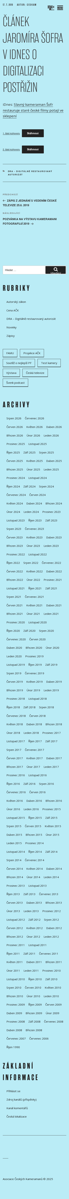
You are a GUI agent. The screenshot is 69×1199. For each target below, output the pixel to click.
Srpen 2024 (46, 486)
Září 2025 (29, 452)
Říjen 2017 (35, 741)
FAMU (10, 353)
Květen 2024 (14, 503)
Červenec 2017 (34, 750)
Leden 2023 (51, 546)
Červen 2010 (33, 987)
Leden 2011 (31, 970)
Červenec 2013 (48, 894)
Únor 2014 (33, 877)
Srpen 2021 (13, 596)
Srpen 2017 (13, 750)
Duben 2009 (14, 1013)
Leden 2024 (31, 512)
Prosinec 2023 (51, 512)
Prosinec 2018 (15, 698)
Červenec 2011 (48, 953)
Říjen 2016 (13, 784)
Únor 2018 (13, 733)
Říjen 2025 (13, 452)
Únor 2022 (33, 580)
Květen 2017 (34, 758)
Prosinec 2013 (15, 885)
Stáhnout (33, 133)
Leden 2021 (51, 613)
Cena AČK (12, 310)
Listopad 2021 (15, 588)
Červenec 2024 (16, 495)
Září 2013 (29, 894)
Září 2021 (51, 588)
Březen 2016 (53, 800)
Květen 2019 (34, 681)
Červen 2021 (14, 605)
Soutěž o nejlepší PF (18, 363)
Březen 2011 (53, 962)
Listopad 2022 (37, 554)
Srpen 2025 (46, 452)
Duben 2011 (34, 962)
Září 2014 (51, 851)
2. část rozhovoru (11, 149)
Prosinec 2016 (15, 775)
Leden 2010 (51, 996)
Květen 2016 (14, 800)
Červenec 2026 (34, 418)
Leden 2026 (51, 435)
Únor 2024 (13, 512)
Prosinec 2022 (15, 554)
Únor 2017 (33, 767)
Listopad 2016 (37, 775)
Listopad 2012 (15, 919)
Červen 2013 (14, 902)
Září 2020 (29, 630)
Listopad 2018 (37, 698)
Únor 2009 (52, 1013)
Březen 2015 (34, 834)
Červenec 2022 (51, 563)
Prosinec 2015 (51, 809)
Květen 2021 (34, 605)
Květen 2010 (53, 987)
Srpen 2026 (13, 418)
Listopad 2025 (37, 444)
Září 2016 (29, 784)
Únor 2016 (13, 809)
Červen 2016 (37, 792)
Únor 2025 (33, 469)
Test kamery (49, 363)
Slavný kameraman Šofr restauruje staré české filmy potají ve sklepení (33, 110)
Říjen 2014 (35, 851)
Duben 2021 (54, 605)
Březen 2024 (53, 503)
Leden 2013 (31, 911)
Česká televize (35, 373)
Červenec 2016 (16, 792)
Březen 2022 (14, 580)
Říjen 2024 (13, 486)
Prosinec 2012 (51, 911)
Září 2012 (34, 919)
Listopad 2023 (15, 520)
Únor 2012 (33, 936)
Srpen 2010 (13, 987)
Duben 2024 (34, 503)
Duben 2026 (54, 427)
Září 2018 (29, 707)
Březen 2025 (14, 469)
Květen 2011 (14, 962)
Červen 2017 (14, 758)
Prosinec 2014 (34, 843)
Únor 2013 (13, 911)
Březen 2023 (14, 546)
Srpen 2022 (30, 563)
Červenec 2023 (34, 529)
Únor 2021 (33, 613)
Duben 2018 (34, 724)
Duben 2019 (54, 681)
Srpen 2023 (13, 529)
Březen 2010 (14, 996)
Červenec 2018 (16, 716)
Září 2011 (29, 953)
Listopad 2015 (15, 817)
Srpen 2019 (13, 673)
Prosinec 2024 (15, 478)
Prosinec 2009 (15, 1004)
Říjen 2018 (13, 707)
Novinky (11, 327)
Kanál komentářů (17, 1108)
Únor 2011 (13, 970)
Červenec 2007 (16, 1038)
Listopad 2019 (15, 664)
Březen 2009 (34, 1013)
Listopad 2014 (15, 851)
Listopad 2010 (15, 979)
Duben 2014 (54, 868)
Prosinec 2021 (53, 580)
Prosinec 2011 (15, 945)
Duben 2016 (34, 800)
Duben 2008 (14, 1030)
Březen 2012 (14, 936)
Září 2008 (34, 1021)
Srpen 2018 (46, 707)
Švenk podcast (15, 382)
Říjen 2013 (13, 894)
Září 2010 (51, 979)
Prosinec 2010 (51, 970)
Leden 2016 (31, 809)
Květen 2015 (53, 826)
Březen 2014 (14, 877)
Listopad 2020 (37, 622)
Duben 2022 (54, 571)
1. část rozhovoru (11, 133)
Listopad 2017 (15, 741)
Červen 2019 (14, 681)
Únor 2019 (33, 690)
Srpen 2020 (46, 630)
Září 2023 (51, 520)
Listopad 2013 (37, 885)
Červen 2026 (14, 427)
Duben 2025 (54, 461)
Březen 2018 (53, 724)
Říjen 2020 (13, 630)
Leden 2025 (51, 469)
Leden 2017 (51, 767)
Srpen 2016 (46, 784)
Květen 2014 (34, 868)
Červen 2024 (37, 495)
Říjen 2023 (35, 520)
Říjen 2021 (35, 588)
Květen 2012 (34, 928)
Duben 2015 (14, 834)
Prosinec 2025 (15, 444)
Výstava (11, 373)
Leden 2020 (14, 656)
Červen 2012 (14, 928)
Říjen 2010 (35, 979)
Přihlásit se (13, 1091)
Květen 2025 (34, 461)
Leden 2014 (51, 877)
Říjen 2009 (35, 1004)
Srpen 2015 (13, 826)
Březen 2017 (14, 767)
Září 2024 (29, 486)
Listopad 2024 (37, 478)
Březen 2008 (34, 1030)
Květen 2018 (14, 724)
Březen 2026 (14, 435)
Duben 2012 (54, 928)
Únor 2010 (33, 996)
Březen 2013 (53, 902)
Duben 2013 (34, 902)
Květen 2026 (34, 427)
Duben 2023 (54, 537)
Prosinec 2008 (15, 1021)
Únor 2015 (52, 834)
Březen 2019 (14, 690)
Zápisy (10, 336)
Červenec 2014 (34, 860)
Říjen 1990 (13, 1047)
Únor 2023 (33, 546)
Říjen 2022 (13, 563)
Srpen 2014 (13, 860)
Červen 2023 (14, 537)
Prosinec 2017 (51, 733)
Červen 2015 (33, 826)
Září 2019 (51, 664)
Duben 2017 (54, 758)
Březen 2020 (34, 647)
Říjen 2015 (35, 817)
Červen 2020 (37, 639)
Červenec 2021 (34, 596)
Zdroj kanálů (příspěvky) (21, 1099)
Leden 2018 (31, 733)
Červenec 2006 (39, 1038)
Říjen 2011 (13, 953)
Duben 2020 (14, 647)
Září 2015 (51, 817)
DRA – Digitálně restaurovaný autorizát (31, 319)
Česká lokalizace (16, 1116)
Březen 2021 (14, 613)
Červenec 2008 (53, 1021)
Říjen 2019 (35, 664)
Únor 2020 (52, 647)
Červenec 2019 (34, 673)
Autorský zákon (16, 302)
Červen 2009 (53, 1004)
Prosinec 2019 (34, 656)
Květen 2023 (34, 537)
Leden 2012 (51, 936)
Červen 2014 (14, 868)
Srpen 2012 (51, 919)
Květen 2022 (34, 571)
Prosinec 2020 (15, 622)
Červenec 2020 (16, 639)
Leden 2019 (51, 690)
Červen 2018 (37, 716)
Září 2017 (51, 741)
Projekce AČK (31, 353)
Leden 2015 (14, 843)
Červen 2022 (14, 571)
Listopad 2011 (37, 945)
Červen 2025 (14, 461)
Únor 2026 (33, 435)
